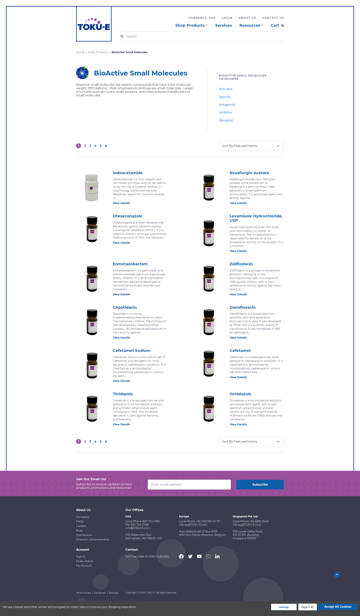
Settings (284, 607)
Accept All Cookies (337, 607)
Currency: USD (202, 18)
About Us (247, 18)
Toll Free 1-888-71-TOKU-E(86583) (147, 556)
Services (223, 25)
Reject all (307, 607)
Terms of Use (83, 592)
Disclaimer (100, 592)
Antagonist (227, 105)
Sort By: (228, 146)
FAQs (79, 521)
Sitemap (113, 592)
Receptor (226, 120)
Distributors (84, 535)
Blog (79, 530)
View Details (121, 203)
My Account (84, 565)
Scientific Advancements (92, 539)
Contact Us (273, 18)
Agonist (225, 97)
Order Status (84, 561)
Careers (81, 526)
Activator (225, 89)
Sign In (80, 556)
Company (82, 517)
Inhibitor (225, 112)
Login (227, 18)
